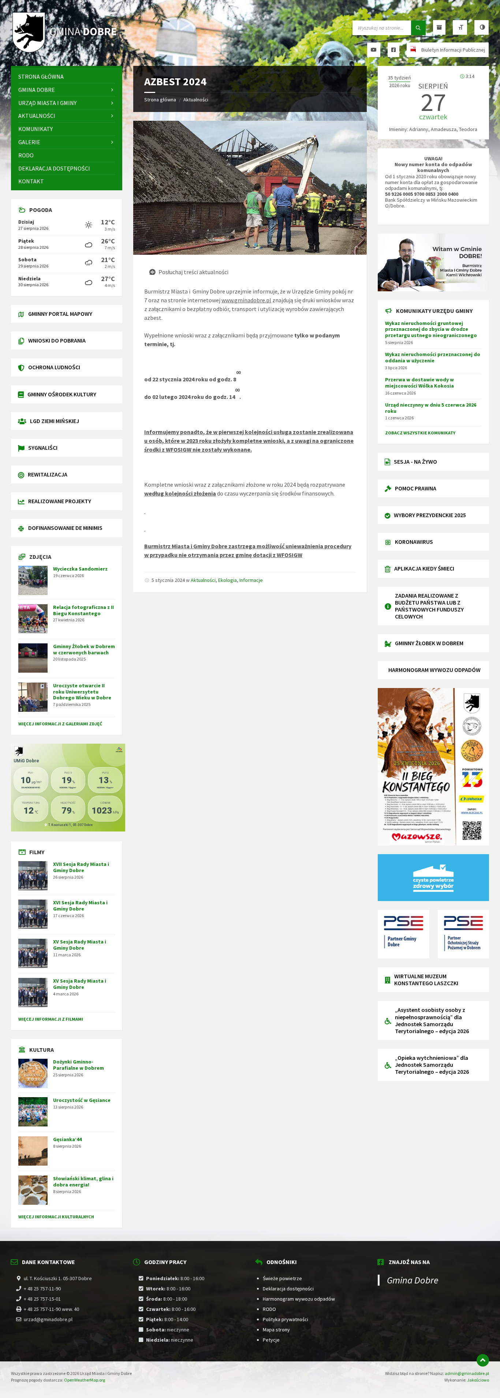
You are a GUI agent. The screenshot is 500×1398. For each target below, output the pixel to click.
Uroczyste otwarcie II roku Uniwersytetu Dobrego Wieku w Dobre (82, 691)
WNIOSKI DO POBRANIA (57, 340)
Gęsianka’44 (67, 1139)
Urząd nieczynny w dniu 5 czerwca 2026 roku (430, 407)
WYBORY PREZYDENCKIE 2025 (430, 515)
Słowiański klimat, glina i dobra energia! (83, 1181)
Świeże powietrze (282, 1278)
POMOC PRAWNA (415, 488)
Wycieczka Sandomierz (80, 568)
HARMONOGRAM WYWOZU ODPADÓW (434, 669)
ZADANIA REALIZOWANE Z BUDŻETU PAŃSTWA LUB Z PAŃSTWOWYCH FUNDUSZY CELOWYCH (429, 606)
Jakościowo (478, 1380)
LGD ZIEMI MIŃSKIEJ (54, 421)
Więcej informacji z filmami (50, 1019)
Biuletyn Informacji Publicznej (453, 49)
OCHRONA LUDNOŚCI (54, 367)
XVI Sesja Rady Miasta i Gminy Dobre (80, 905)
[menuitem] (66, 76)
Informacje (251, 580)
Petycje (271, 1340)
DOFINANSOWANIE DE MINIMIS (65, 527)
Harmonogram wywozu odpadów (299, 1299)
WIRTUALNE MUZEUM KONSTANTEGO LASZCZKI (426, 979)
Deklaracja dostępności (288, 1288)
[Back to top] (483, 1360)
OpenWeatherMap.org (84, 1380)
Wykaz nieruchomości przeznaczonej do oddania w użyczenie (432, 357)
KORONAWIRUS (414, 541)
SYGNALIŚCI (42, 447)
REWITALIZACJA (47, 474)
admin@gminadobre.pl (467, 1373)
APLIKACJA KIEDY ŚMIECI (424, 568)
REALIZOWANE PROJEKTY (59, 501)
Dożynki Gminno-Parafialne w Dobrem (78, 1064)
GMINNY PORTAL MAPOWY (60, 313)
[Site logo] (66, 51)
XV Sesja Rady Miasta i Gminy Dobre (79, 944)
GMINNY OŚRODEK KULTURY (61, 394)
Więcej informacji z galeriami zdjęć (60, 723)
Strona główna (160, 99)
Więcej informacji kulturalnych (56, 1216)
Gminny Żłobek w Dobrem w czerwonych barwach (84, 649)
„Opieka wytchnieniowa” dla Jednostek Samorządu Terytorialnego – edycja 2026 (432, 1064)
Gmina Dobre (413, 1280)
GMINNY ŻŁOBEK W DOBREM (429, 643)
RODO (269, 1309)
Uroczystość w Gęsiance (82, 1100)
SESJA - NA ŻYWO (415, 461)
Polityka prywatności (285, 1319)
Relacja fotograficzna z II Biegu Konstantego (83, 610)
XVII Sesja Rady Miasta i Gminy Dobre (81, 867)
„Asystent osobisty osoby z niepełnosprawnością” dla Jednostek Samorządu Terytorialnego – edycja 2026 (432, 1020)
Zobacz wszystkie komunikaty (420, 433)
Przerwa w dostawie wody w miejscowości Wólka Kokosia (419, 382)
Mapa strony (276, 1329)
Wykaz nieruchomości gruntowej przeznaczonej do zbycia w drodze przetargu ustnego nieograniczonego (431, 329)
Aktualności (195, 99)
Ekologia (227, 580)
